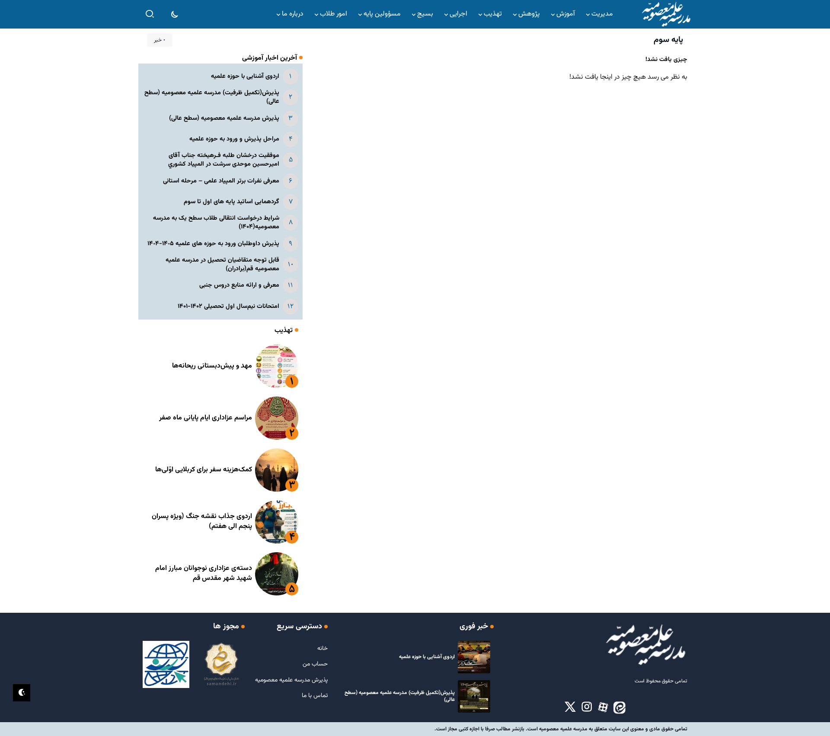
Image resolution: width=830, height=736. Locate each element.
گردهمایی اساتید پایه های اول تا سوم (231, 202)
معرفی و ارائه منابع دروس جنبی (239, 285)
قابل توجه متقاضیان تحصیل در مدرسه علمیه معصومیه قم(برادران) (222, 264)
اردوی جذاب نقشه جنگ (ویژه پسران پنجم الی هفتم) (202, 521)
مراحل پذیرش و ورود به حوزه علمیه (234, 139)
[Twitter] (570, 707)
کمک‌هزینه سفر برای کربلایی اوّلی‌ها (203, 469)
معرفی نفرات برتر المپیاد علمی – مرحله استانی (221, 181)
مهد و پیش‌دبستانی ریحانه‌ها (212, 366)
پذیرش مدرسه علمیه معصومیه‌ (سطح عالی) (224, 118)
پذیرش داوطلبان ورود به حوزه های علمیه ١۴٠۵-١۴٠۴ (213, 244)
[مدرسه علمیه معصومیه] (666, 14)
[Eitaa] (619, 707)
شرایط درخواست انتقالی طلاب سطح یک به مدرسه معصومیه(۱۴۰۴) (216, 222)
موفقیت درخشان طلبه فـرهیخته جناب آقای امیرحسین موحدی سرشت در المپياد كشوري (223, 159)
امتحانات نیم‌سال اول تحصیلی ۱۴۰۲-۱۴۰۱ (228, 306)
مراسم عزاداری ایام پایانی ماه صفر (205, 418)
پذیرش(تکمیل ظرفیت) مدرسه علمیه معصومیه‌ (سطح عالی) (211, 97)
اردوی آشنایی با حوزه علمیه (245, 76)
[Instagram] (587, 707)
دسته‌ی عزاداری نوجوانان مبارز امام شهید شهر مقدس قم (203, 573)
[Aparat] (603, 707)
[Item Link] (276, 366)
